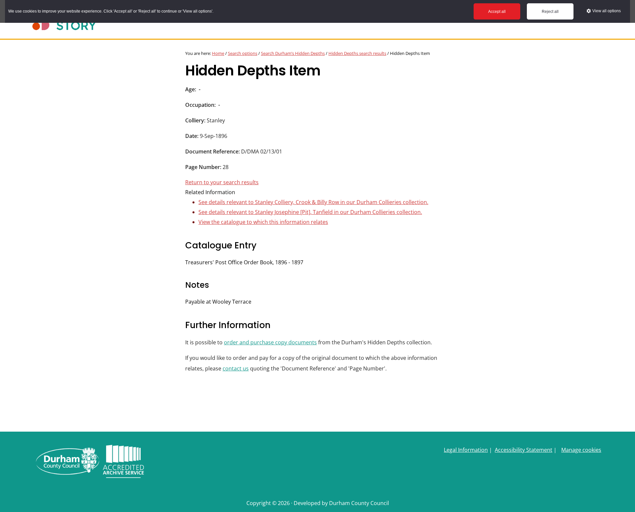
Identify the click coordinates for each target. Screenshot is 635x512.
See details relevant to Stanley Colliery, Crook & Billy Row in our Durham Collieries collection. (313, 202)
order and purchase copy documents (270, 342)
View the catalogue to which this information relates (263, 222)
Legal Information (466, 449)
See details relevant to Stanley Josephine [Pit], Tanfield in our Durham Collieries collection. (310, 212)
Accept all (497, 11)
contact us (236, 368)
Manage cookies (581, 450)
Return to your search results (222, 182)
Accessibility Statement (523, 449)
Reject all (550, 11)
